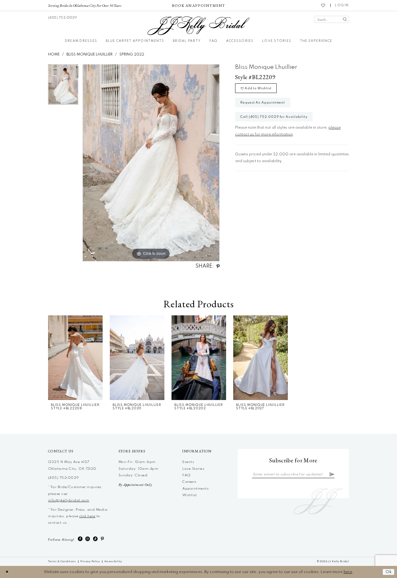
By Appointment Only (135, 484)
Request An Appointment (262, 102)
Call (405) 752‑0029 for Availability (274, 116)
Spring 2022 (131, 54)
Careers (189, 482)
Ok (389, 572)
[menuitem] (84, 5)
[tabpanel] (63, 86)
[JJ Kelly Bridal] (198, 25)
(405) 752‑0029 (63, 478)
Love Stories (193, 469)
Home (54, 54)
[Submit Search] (345, 19)
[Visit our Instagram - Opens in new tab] (87, 539)
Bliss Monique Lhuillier (89, 54)
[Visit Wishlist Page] (323, 5)
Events (188, 462)
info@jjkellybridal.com (68, 500)
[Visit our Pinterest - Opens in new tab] (102, 539)
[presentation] (75, 357)
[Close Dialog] (7, 572)
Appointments (195, 489)
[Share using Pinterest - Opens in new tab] (218, 266)
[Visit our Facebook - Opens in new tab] (80, 539)
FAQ (186, 475)
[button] (342, 5)
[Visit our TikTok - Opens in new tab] (95, 539)
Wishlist (189, 495)
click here (87, 516)
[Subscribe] (332, 474)
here (348, 572)
